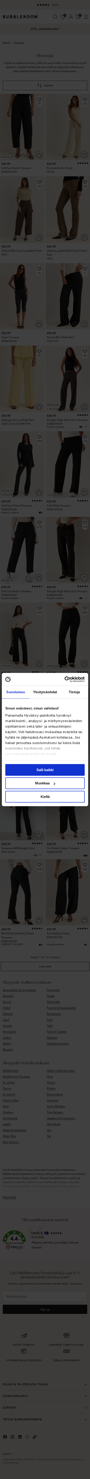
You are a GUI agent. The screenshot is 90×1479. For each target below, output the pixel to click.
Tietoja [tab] (74, 692)
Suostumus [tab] (15, 692)
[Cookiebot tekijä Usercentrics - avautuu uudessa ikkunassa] (65, 679)
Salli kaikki (45, 770)
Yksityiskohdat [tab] (45, 692)
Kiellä (45, 797)
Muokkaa (42, 783)
